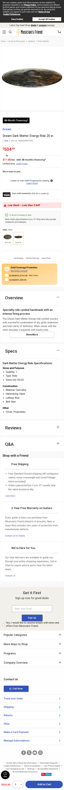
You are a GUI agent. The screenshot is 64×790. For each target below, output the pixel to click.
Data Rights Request (49, 763)
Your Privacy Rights (52, 766)
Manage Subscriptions (17, 740)
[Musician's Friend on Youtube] (35, 752)
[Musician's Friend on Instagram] (40, 752)
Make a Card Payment (16, 732)
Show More (32, 334)
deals (34, 25)
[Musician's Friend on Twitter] (29, 752)
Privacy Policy (30, 5)
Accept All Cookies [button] (47, 19)
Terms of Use (44, 12)
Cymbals (31, 41)
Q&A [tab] (9, 444)
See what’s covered (19, 271)
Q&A (6, 140)
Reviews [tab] (13, 427)
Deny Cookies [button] (17, 19)
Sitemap (30, 769)
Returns (8, 715)
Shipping (9, 707)
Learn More (10, 496)
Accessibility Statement (47, 769)
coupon (43, 25)
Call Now (18, 688)
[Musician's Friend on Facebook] (23, 752)
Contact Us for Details (15, 536)
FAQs (7, 723)
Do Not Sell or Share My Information (21, 763)
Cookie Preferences (11, 14)
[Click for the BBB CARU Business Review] (46, 774)
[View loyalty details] (48, 194)
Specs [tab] (11, 351)
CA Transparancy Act (15, 769)
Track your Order (13, 698)
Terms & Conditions (32, 766)
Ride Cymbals (43, 41)
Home (3, 41)
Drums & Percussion (17, 41)
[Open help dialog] (5, 775)
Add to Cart (44, 784)
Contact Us (10, 576)
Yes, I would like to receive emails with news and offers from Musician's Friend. (32, 624)
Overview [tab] (14, 297)
